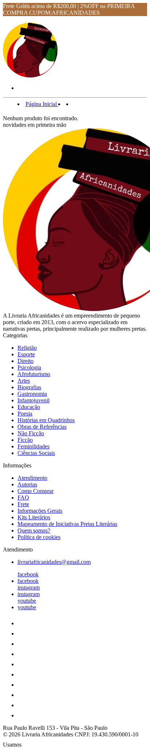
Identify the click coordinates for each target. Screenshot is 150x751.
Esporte (26, 354)
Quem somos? (33, 530)
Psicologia (29, 367)
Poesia (24, 413)
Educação (28, 407)
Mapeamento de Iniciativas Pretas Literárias (67, 524)
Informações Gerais (39, 511)
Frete (23, 504)
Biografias (29, 387)
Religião (27, 348)
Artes (23, 381)
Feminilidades (33, 446)
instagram (28, 587)
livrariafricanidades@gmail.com (54, 562)
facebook (28, 574)
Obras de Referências (42, 427)
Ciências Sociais (36, 453)
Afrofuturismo (33, 374)
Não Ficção (30, 433)
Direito (25, 361)
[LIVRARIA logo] (30, 75)
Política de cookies (38, 537)
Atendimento (32, 478)
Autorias (27, 484)
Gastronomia (32, 394)
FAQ (23, 497)
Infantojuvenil (33, 400)
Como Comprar (35, 491)
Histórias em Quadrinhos (46, 420)
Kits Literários (33, 517)
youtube (26, 601)
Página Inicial (41, 104)
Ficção (25, 440)
